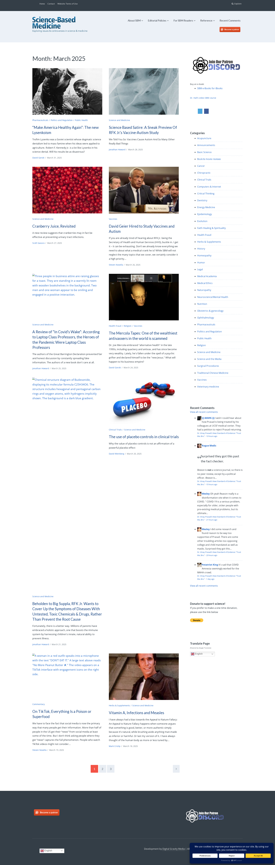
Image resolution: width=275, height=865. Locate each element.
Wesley (206, 493)
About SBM (134, 20)
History (201, 248)
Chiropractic (204, 172)
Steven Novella (116, 264)
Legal (200, 269)
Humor (201, 262)
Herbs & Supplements (119, 705)
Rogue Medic (209, 445)
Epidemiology (204, 214)
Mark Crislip (114, 746)
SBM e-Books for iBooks (210, 88)
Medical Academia (207, 276)
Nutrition (202, 303)
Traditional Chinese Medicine (212, 372)
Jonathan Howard (117, 149)
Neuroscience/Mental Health (212, 297)
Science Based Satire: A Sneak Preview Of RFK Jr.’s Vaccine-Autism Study (143, 130)
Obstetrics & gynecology (210, 310)
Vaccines (113, 219)
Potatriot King (210, 564)
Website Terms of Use (67, 3)
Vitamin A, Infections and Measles (136, 712)
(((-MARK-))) (208, 418)
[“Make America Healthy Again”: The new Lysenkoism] (67, 91)
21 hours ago (211, 519)
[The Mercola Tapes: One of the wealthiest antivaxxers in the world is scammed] (144, 297)
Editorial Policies (157, 20)
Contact (51, 3)
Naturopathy (204, 290)
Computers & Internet (209, 186)
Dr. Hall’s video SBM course (203, 97)
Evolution (202, 221)
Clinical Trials (115, 429)
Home (42, 3)
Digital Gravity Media (173, 848)
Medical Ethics (205, 283)
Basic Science (204, 152)
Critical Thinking (205, 193)
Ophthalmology (205, 317)
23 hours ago (211, 555)
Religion (127, 326)
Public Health (81, 120)
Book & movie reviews (209, 159)
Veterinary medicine (208, 386)
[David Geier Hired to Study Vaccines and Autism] (144, 190)
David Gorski (38, 157)
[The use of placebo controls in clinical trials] (144, 400)
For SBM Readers (183, 20)
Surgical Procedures (208, 365)
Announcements (206, 145)
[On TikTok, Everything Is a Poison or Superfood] (67, 676)
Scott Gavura (38, 243)
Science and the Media (209, 359)
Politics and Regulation (62, 120)
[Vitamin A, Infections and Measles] (144, 676)
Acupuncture (204, 138)
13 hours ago (211, 436)
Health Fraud (115, 326)
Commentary (38, 704)
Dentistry (202, 200)
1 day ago (210, 579)
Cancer (201, 165)
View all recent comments (204, 412)
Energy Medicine (206, 207)
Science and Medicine (119, 120)
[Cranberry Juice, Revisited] (67, 190)
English (198, 654)
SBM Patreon (232, 29)
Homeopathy (204, 255)
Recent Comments (230, 20)
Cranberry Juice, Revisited (53, 226)
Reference (206, 20)
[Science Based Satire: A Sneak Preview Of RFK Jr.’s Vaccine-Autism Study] (144, 91)
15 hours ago (211, 484)
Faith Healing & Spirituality (211, 228)
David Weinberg (116, 453)
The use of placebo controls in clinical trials (144, 436)
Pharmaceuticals (40, 120)
